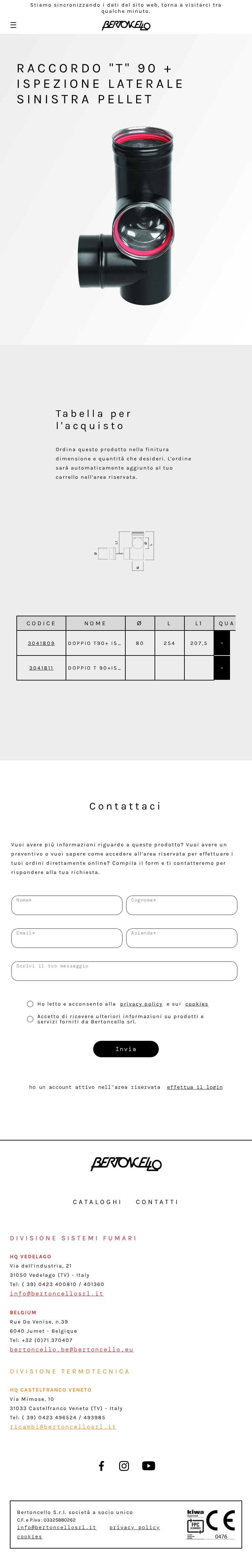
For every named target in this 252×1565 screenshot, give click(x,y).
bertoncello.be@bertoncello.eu (72, 1349)
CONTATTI (157, 1202)
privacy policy (141, 1004)
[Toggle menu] (13, 25)
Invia (126, 1049)
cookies (196, 1004)
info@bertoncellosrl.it (57, 1293)
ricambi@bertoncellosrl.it (63, 1427)
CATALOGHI (98, 1202)
